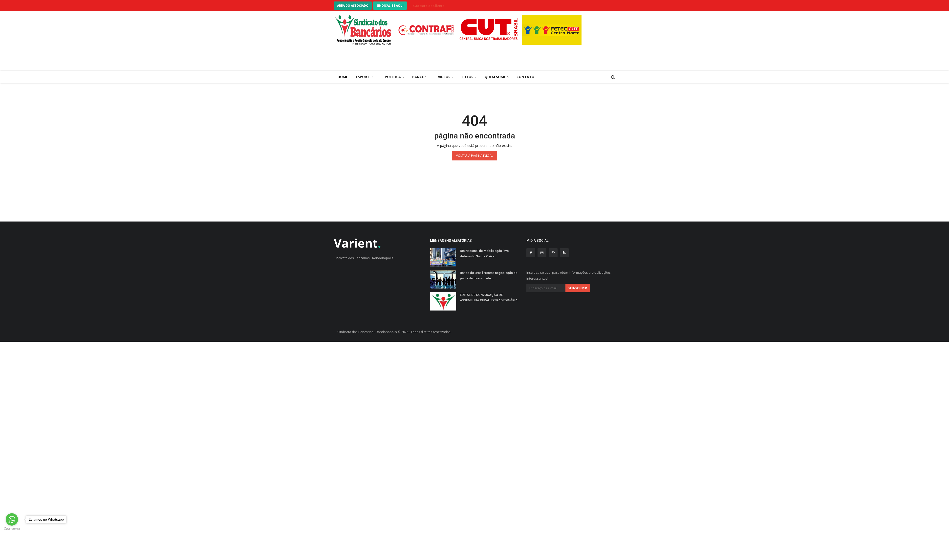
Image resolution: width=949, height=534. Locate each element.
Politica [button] (393, 76)
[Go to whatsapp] (12, 519)
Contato (525, 76)
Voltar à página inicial (474, 155)
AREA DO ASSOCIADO (352, 5)
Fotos (468, 76)
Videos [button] (444, 76)
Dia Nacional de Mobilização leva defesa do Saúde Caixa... (484, 253)
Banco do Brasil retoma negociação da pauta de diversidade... (488, 275)
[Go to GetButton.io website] (12, 529)
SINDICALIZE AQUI (390, 5)
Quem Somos (497, 76)
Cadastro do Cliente (428, 5)
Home (343, 76)
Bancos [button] (420, 76)
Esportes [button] (365, 76)
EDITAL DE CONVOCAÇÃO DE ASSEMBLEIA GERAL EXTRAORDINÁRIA (489, 297)
